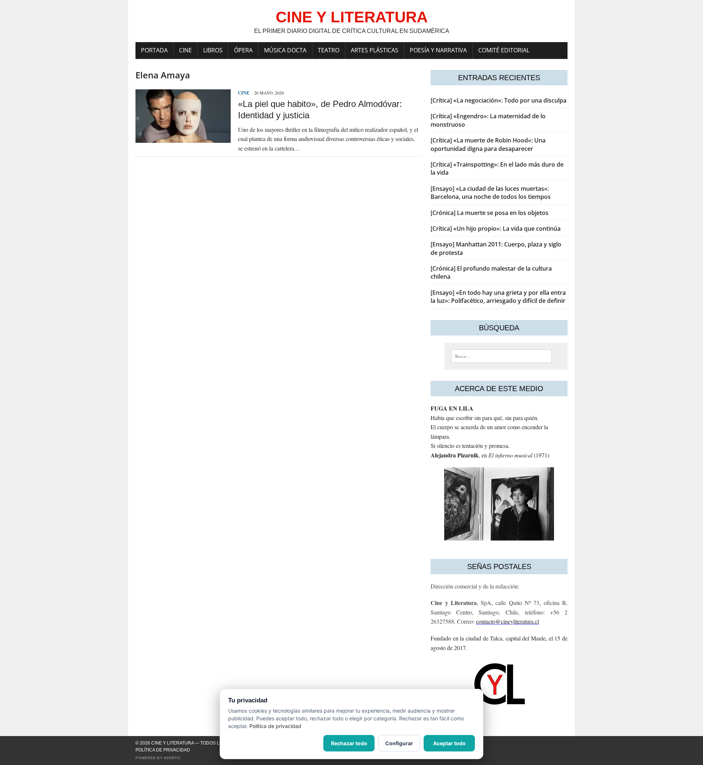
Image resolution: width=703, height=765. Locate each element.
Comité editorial (503, 50)
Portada (154, 50)
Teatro (328, 50)
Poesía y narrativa (438, 50)
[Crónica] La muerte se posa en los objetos (489, 213)
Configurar (399, 743)
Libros (213, 50)
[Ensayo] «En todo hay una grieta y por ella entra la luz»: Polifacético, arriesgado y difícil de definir (498, 297)
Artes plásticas (374, 50)
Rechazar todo (349, 743)
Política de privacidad (162, 750)
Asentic (172, 758)
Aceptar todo (449, 743)
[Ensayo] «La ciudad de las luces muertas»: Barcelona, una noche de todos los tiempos (491, 193)
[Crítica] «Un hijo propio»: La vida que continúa (496, 228)
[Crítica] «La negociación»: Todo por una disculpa (498, 100)
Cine (185, 50)
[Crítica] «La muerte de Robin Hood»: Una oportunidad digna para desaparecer (488, 144)
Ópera (243, 50)
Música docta (285, 50)
